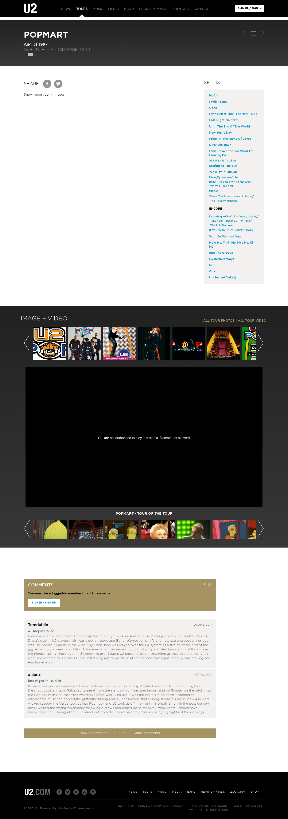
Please (213, 191)
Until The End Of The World (229, 126)
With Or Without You (225, 236)
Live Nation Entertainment (75, 808)
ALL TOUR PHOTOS (219, 320)
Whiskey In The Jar (223, 172)
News (132, 792)
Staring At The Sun (223, 165)
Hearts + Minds (213, 792)
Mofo (213, 95)
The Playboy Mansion (224, 201)
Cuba (235, 177)
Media (177, 792)
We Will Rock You (222, 186)
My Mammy (224, 177)
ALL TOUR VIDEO (252, 320)
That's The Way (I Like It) (241, 216)
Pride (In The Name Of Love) (230, 138)
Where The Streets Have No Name (231, 196)
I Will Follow (218, 101)
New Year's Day (220, 132)
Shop (255, 792)
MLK (212, 265)
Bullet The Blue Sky (222, 181)
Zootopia (237, 792)
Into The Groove (221, 252)
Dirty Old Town (220, 145)
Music (162, 792)
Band (191, 792)
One (212, 271)
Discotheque (217, 216)
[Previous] (245, 33)
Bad (234, 160)
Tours (147, 792)
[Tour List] (253, 33)
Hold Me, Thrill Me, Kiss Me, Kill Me (231, 244)
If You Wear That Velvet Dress (231, 230)
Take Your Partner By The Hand (230, 221)
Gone (213, 108)
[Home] (30, 8)
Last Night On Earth (224, 120)
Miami (213, 177)
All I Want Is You (220, 160)
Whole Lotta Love (222, 225)
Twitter (58, 83)
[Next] (261, 33)
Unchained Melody (222, 277)
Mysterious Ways (221, 259)
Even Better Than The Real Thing (233, 114)
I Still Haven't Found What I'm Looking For (231, 153)
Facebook (47, 83)
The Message (242, 181)
